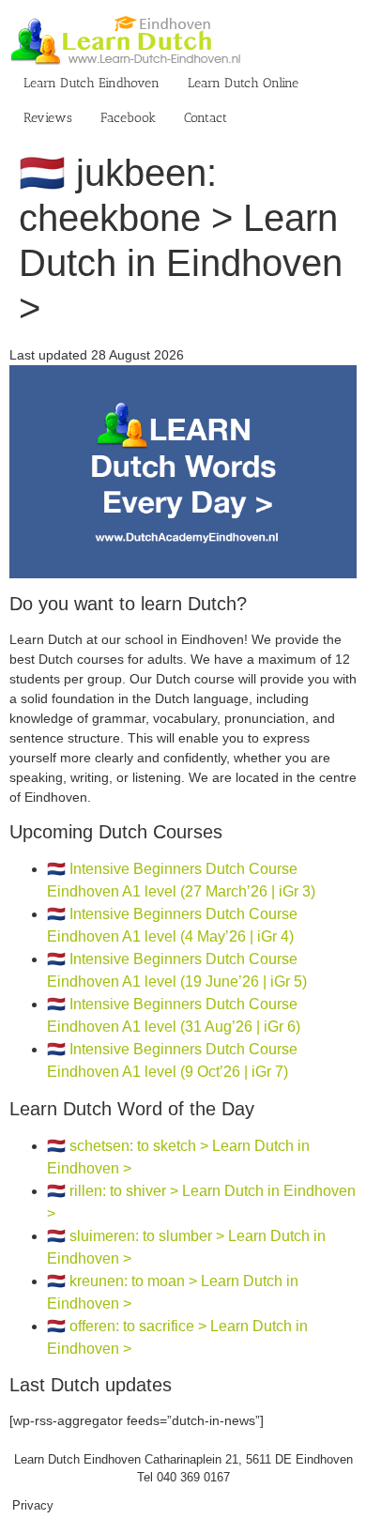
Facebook (128, 118)
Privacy (32, 1505)
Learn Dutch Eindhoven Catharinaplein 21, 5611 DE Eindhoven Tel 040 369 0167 (183, 1468)
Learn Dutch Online (243, 83)
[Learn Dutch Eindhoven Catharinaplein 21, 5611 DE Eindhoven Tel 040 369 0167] (183, 374)
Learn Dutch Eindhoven (91, 83)
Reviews (47, 118)
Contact (205, 118)
